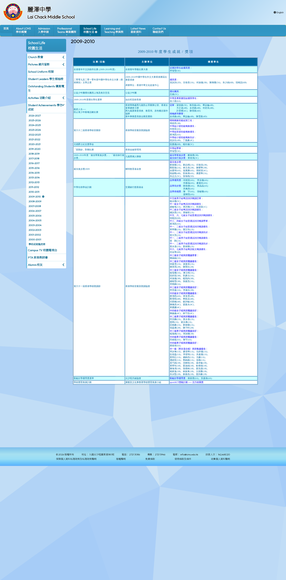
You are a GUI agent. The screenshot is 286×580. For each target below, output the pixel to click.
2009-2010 (35, 196)
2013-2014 (34, 177)
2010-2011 (34, 191)
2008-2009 (35, 201)
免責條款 (150, 458)
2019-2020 (35, 148)
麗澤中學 (39, 9)
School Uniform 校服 (41, 71)
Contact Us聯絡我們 (159, 30)
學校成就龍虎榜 (37, 244)
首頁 (6, 28)
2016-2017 (34, 163)
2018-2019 (34, 153)
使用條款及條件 (183, 458)
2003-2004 (35, 225)
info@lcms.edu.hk (189, 454)
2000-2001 (35, 239)
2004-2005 (35, 220)
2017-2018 (34, 158)
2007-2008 (35, 206)
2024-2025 (35, 125)
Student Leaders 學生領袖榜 (45, 79)
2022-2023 (35, 134)
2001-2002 (35, 234)
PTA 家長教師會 (38, 257)
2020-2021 (35, 144)
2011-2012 (34, 187)
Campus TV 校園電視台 (42, 250)
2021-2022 (34, 139)
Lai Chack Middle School (51, 17)
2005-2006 (35, 215)
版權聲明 (121, 458)
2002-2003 (35, 229)
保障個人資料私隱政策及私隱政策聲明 (76, 458)
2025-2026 (35, 120)
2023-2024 (35, 129)
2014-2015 (34, 172)
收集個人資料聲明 (220, 458)
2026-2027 (35, 115)
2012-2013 (34, 182)
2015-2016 (34, 167)
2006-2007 (35, 210)
